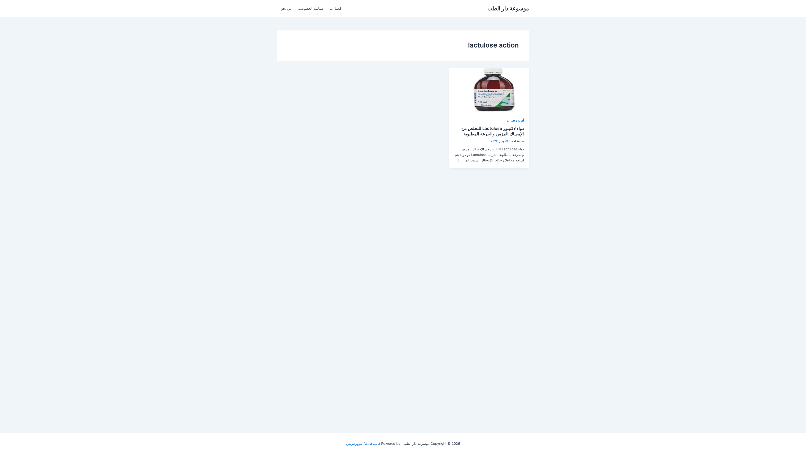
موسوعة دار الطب (508, 8)
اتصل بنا (335, 8)
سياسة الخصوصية (310, 8)
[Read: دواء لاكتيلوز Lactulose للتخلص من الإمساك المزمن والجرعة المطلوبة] (489, 90)
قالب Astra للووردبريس (363, 443)
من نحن (285, 8)
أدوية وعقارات (515, 120)
